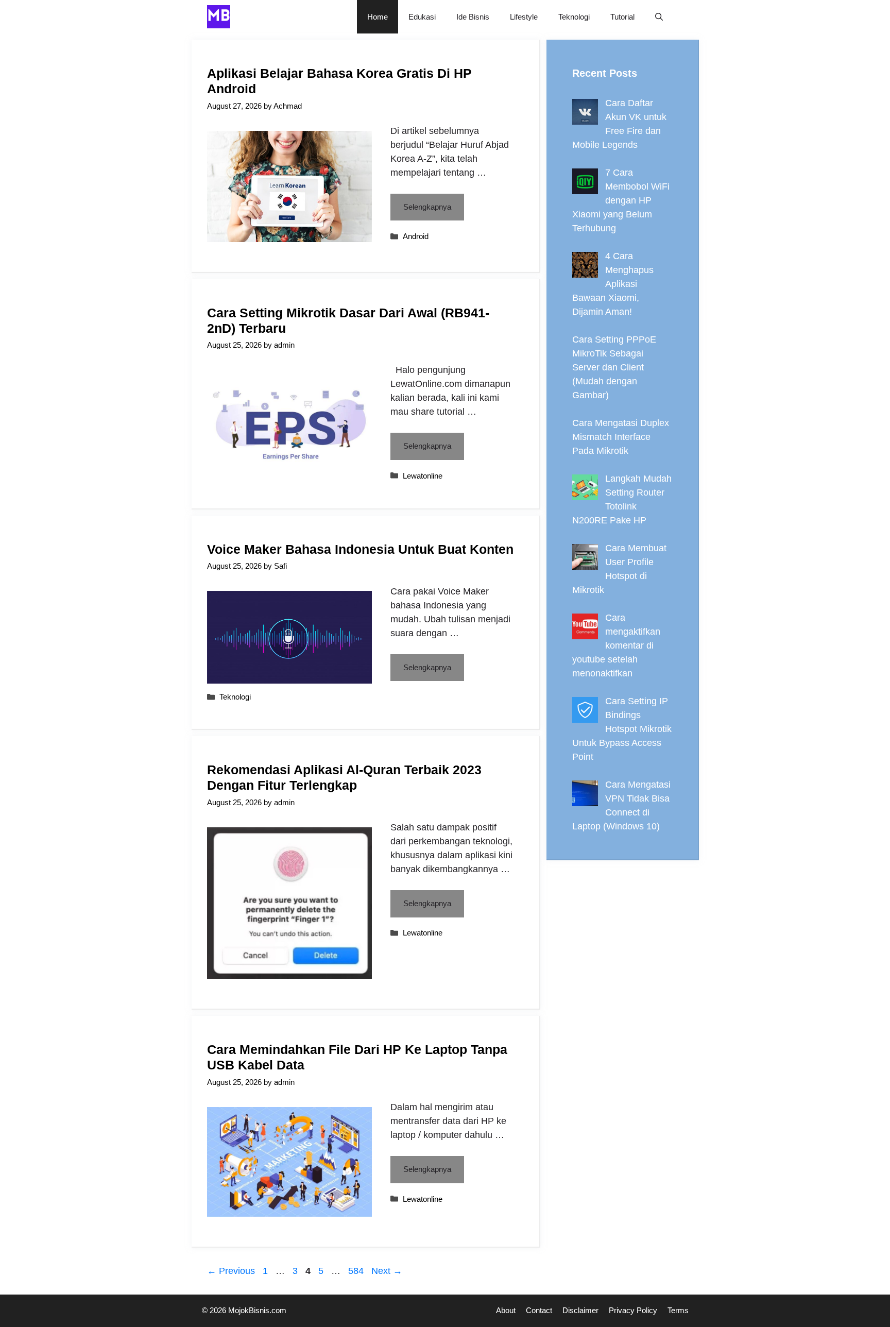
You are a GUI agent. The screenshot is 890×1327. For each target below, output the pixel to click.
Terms (678, 1310)
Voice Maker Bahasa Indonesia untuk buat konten (360, 549)
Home (377, 16)
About (506, 1310)
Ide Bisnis (472, 16)
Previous (231, 1271)
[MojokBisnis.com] (218, 16)
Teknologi (574, 16)
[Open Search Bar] (659, 16)
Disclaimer (580, 1310)
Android (416, 236)
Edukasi (422, 16)
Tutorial (622, 16)
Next (386, 1271)
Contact (539, 1310)
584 (357, 1271)
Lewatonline (422, 475)
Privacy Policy (633, 1310)
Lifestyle (524, 16)
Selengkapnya (427, 206)
